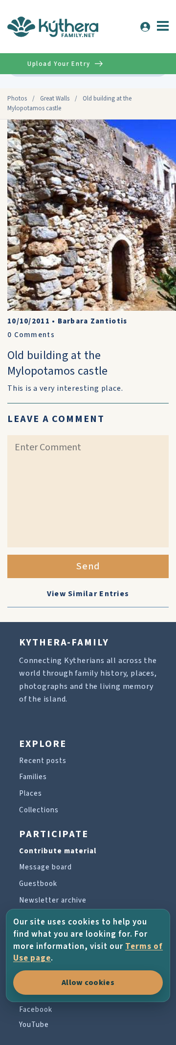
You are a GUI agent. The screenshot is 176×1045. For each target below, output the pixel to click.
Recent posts (42, 761)
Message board (45, 867)
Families (33, 777)
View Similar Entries (88, 593)
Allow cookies (88, 982)
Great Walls (54, 98)
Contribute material (57, 851)
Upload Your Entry (58, 64)
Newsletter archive (53, 900)
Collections (39, 810)
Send (88, 566)
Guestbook (38, 884)
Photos (17, 98)
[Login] (145, 27)
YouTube (34, 1025)
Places (30, 793)
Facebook (35, 1010)
